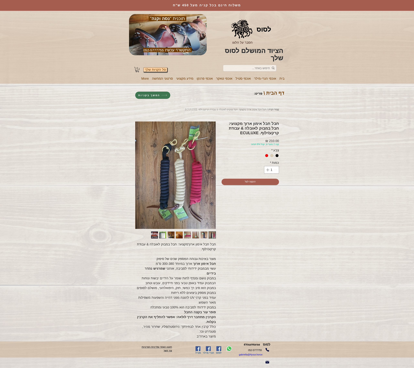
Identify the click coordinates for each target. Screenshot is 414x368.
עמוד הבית (273, 109)
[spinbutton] (271, 169)
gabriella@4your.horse (254, 354)
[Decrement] (275, 169)
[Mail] (267, 362)
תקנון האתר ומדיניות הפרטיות (157, 347)
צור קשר (167, 350)
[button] (265, 78)
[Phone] (267, 350)
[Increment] (267, 169)
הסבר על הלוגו (242, 42)
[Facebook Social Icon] (198, 348)
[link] (137, 69)
